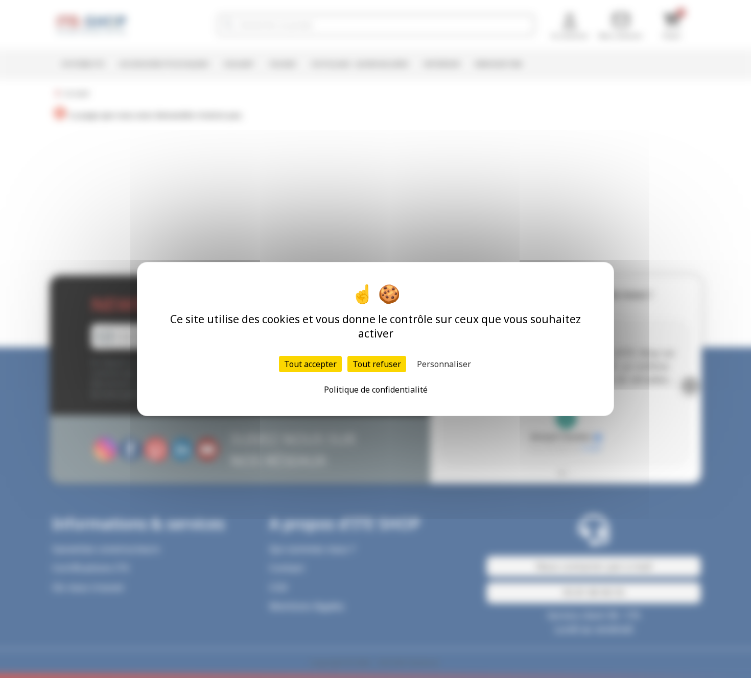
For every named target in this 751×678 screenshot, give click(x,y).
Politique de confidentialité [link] (376, 389)
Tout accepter (310, 364)
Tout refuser (377, 364)
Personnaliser (444, 364)
